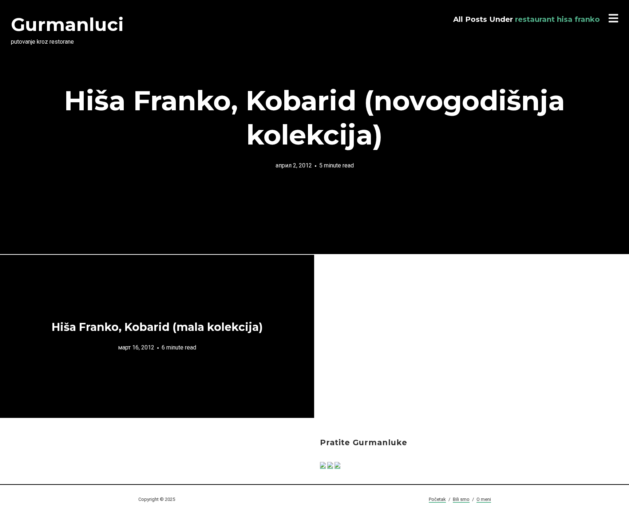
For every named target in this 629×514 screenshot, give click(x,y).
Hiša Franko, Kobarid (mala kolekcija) (157, 327)
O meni (483, 499)
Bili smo (461, 499)
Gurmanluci (67, 24)
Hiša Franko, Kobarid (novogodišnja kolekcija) (314, 117)
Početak (437, 499)
